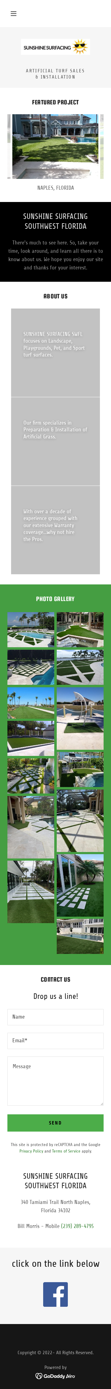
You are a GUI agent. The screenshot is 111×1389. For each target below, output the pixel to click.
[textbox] (55, 1017)
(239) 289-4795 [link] (77, 1226)
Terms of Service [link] (66, 1151)
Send (55, 1123)
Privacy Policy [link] (31, 1151)
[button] (13, 13)
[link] (55, 46)
